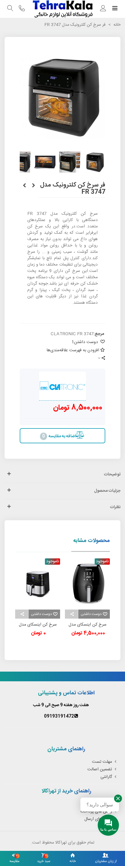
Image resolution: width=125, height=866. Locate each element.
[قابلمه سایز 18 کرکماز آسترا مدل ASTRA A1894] (24, 185)
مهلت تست (102, 761)
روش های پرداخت (96, 811)
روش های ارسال (98, 819)
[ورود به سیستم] (103, 9)
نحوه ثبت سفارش (97, 804)
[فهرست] (114, 9)
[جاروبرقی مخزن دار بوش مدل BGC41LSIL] (33, 185)
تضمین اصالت (99, 769)
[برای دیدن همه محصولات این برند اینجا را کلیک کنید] (62, 386)
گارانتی (106, 777)
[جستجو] (10, 9)
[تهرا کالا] (62, 9)
